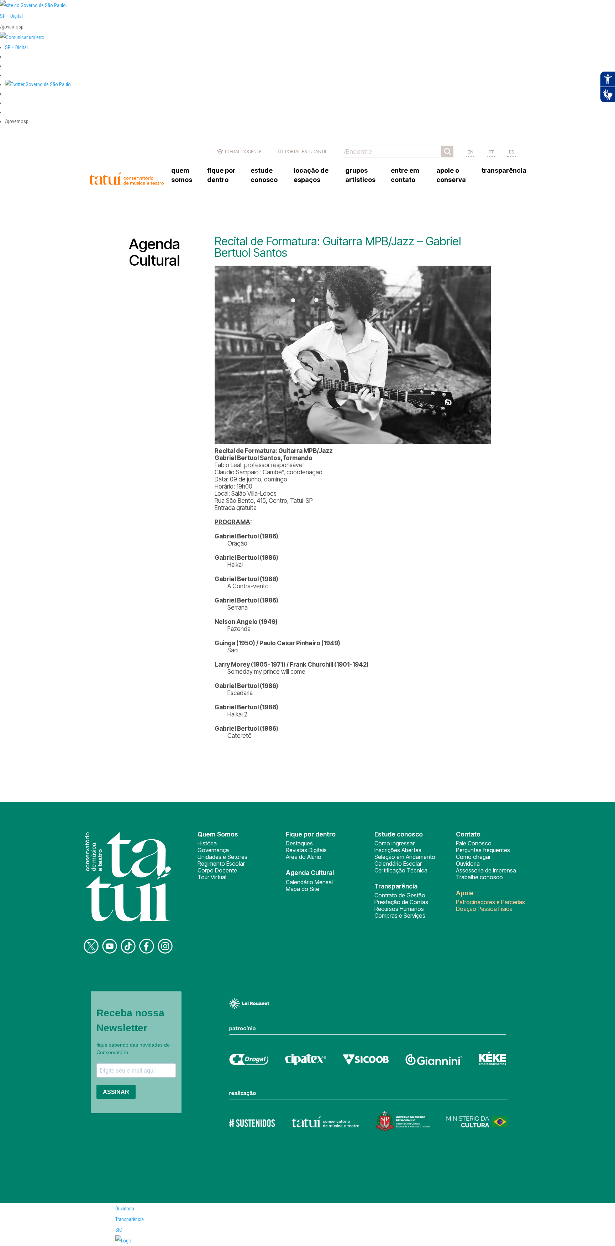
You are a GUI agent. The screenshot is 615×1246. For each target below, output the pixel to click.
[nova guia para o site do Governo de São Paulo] (22, 37)
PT (491, 152)
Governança (213, 850)
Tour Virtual (212, 877)
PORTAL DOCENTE (243, 151)
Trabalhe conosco (479, 877)
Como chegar (473, 856)
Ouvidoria (468, 863)
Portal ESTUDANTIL (306, 151)
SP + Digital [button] (16, 47)
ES (511, 152)
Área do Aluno (303, 856)
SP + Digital (11, 16)
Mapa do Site (302, 888)
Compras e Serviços (399, 915)
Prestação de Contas (401, 902)
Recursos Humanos (399, 908)
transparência (504, 170)
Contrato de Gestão (399, 895)
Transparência (129, 1219)
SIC (118, 1230)
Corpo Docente (217, 870)
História (207, 843)
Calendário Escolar (398, 863)
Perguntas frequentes (483, 850)
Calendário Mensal (309, 882)
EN (470, 152)
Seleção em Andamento (404, 856)
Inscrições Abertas (397, 850)
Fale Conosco (474, 843)
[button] (38, 84)
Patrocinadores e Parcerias (490, 902)
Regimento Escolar (221, 863)
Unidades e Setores (222, 856)
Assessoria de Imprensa (486, 870)
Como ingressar (394, 843)
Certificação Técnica (400, 870)
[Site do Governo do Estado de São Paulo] (33, 5)
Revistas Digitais (306, 850)
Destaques (299, 843)
